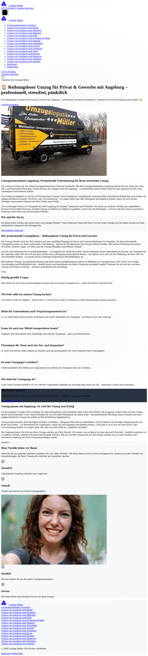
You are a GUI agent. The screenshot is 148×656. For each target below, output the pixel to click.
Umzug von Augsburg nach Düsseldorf (25, 43)
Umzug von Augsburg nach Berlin (22, 28)
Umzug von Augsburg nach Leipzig (23, 46)
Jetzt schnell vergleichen (12, 230)
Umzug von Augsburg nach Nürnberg (24, 59)
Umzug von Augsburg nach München (24, 33)
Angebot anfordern (25, 8)
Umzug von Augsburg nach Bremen (23, 54)
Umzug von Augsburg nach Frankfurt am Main (28, 38)
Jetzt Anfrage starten (10, 401)
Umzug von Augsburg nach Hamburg (24, 30)
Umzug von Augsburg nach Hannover (24, 56)
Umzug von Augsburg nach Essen (22, 51)
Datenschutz (12, 67)
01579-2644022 (8, 8)
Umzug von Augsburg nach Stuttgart (23, 41)
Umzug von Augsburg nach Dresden (23, 61)
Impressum (12, 64)
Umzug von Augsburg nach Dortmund (24, 48)
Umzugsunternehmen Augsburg (21, 25)
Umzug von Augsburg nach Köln (22, 35)
